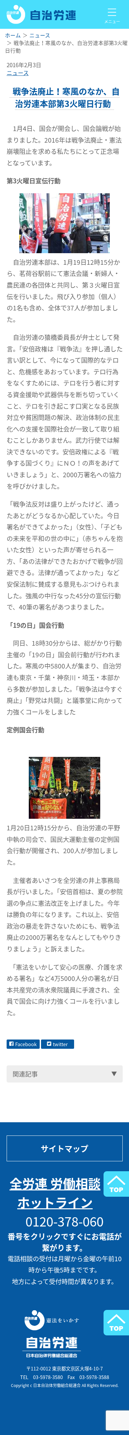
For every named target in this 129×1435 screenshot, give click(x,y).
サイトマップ (64, 1148)
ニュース (18, 73)
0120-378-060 (64, 1221)
